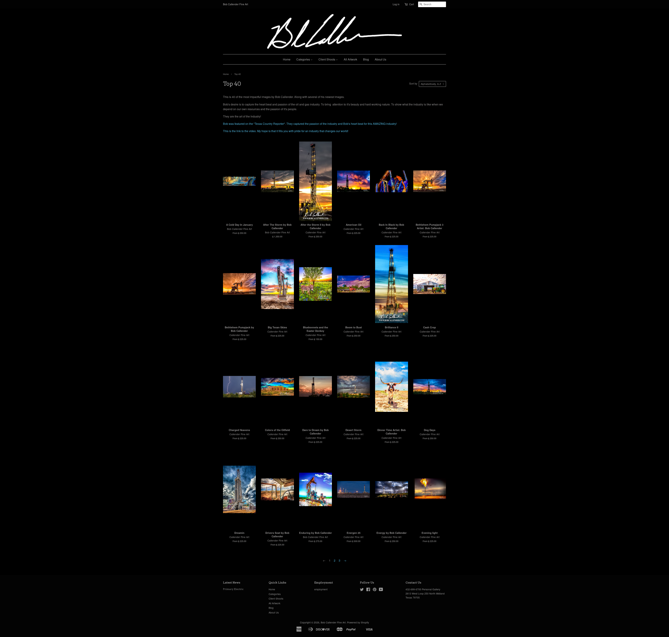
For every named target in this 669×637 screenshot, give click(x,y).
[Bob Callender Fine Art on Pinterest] (374, 590)
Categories (303, 59)
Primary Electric (233, 589)
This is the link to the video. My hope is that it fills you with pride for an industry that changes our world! (285, 131)
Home (286, 59)
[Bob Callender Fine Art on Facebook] (368, 590)
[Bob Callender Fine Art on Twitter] (362, 590)
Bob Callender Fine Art (333, 622)
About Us (380, 59)
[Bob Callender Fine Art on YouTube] (381, 590)
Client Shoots (327, 59)
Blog (366, 59)
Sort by (413, 83)
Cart (411, 4)
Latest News (231, 582)
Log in (396, 4)
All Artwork (350, 59)
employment (321, 589)
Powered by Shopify (358, 622)
